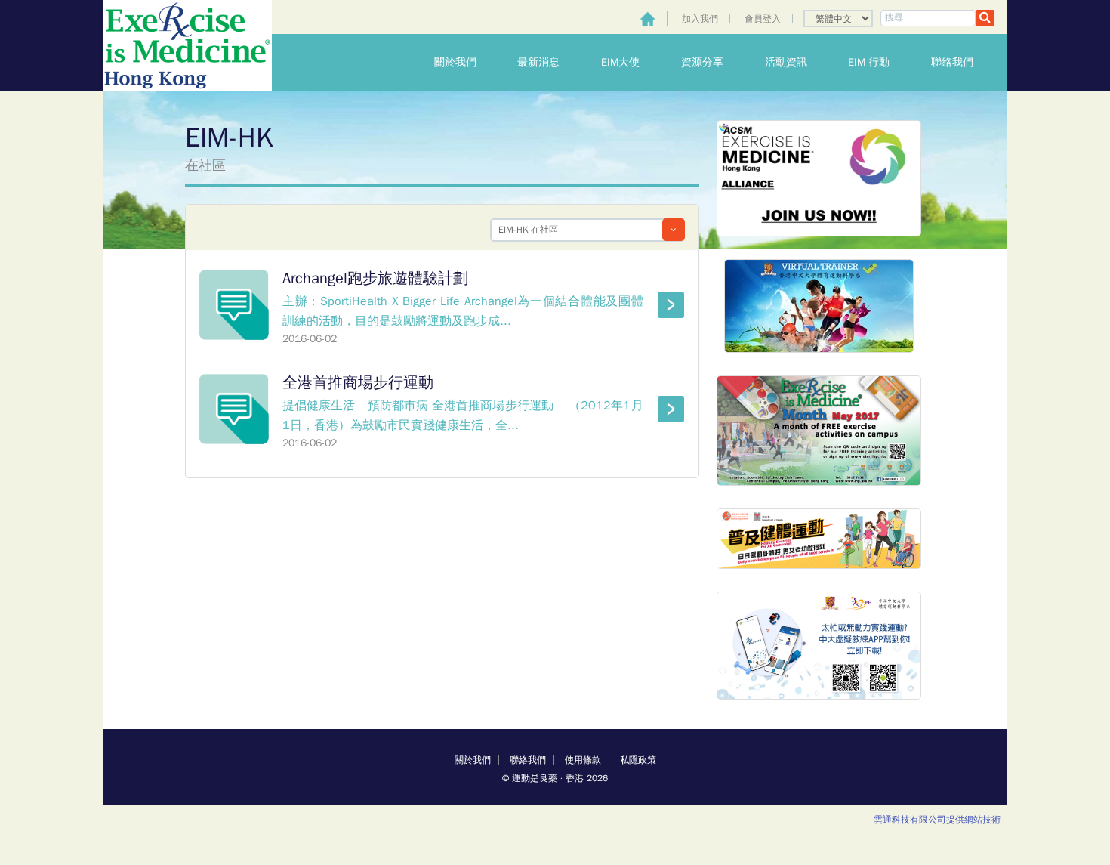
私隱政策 (638, 760)
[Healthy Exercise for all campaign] (819, 538)
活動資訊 (796, 62)
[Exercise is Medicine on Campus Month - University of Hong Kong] (819, 430)
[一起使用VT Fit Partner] (819, 177)
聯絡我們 (962, 62)
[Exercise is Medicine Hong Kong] (187, 45)
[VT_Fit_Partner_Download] (819, 644)
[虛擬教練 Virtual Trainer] (819, 304)
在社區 (205, 165)
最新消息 (548, 62)
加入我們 (700, 18)
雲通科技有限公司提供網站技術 (937, 820)
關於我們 (465, 62)
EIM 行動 (878, 62)
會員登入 (763, 18)
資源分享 (712, 62)
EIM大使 (630, 62)
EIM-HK (229, 137)
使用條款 (583, 760)
